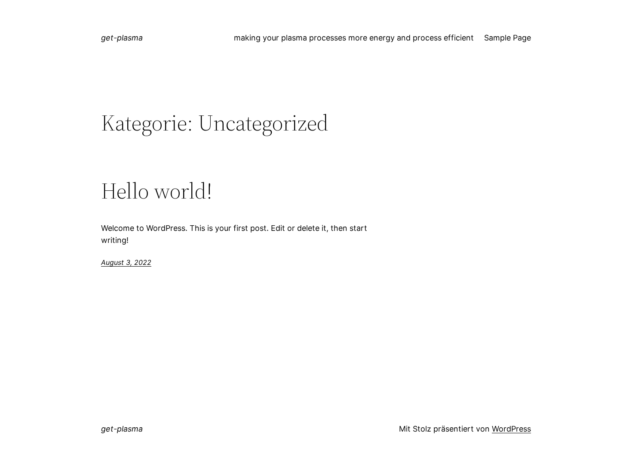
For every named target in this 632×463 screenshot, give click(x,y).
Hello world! (156, 191)
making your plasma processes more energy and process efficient (354, 37)
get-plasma (122, 37)
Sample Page (507, 37)
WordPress (511, 428)
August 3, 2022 (126, 262)
